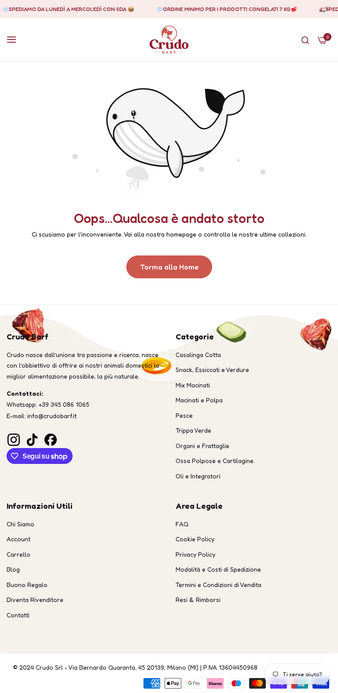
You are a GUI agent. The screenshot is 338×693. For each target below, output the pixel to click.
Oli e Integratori (198, 476)
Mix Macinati (193, 385)
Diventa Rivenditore (35, 599)
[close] (327, 9)
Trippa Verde (193, 430)
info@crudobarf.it (52, 415)
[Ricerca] (305, 39)
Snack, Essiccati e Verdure (212, 369)
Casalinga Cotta (198, 354)
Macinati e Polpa (199, 400)
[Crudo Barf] (169, 40)
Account (18, 539)
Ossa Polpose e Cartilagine (215, 460)
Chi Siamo (20, 524)
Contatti (18, 615)
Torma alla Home (169, 267)
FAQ (182, 524)
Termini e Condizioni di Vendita (218, 584)
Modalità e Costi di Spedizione (218, 569)
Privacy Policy (195, 554)
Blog (13, 569)
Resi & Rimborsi (198, 599)
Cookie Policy (195, 539)
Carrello (18, 554)
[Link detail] (13, 437)
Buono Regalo (27, 584)
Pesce (184, 415)
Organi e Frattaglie (202, 445)
